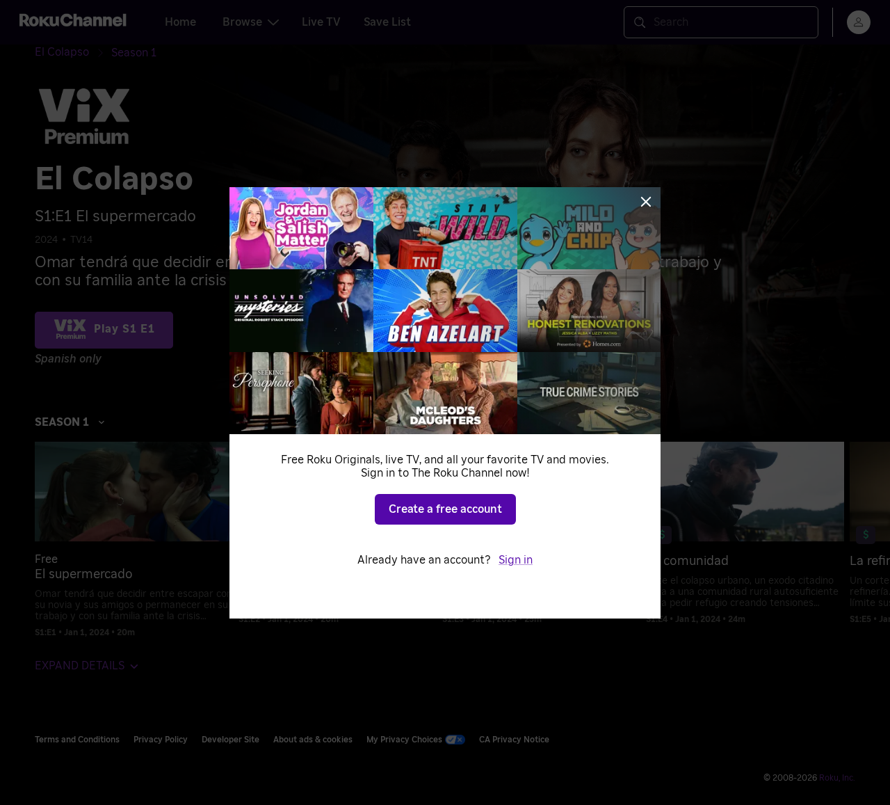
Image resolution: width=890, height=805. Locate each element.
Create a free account (445, 509)
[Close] (646, 202)
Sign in (516, 560)
